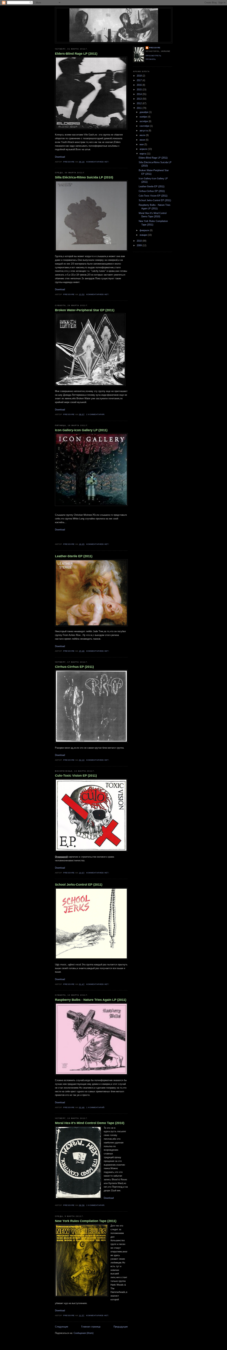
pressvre (154, 48)
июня (143, 139)
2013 (139, 98)
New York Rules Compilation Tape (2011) (85, 1221)
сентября (145, 126)
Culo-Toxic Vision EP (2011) (76, 775)
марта (143, 153)
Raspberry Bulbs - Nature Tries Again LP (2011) (90, 1000)
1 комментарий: (96, 1107)
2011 (139, 108)
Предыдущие (121, 1326)
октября (144, 121)
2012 (139, 103)
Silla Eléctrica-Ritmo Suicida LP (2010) (84, 177)
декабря (144, 112)
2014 (139, 94)
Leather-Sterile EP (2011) (73, 556)
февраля (145, 230)
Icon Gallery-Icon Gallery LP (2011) (81, 430)
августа (144, 130)
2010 (139, 240)
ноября (144, 116)
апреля (144, 149)
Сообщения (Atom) (83, 1333)
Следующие (61, 1326)
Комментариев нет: (98, 162)
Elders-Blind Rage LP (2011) (76, 53)
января (144, 235)
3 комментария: (96, 1205)
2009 (139, 245)
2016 (139, 85)
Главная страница (90, 1326)
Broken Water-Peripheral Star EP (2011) (84, 310)
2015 (139, 89)
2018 (139, 75)
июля (143, 135)
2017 (139, 80)
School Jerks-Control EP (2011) (78, 884)
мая (142, 144)
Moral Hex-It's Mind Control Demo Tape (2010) (89, 1123)
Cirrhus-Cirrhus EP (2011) (74, 667)
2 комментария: (96, 414)
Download (60, 157)
